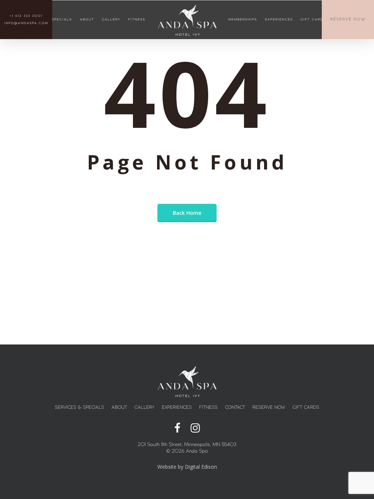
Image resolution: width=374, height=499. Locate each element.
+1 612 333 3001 (26, 16)
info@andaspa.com (26, 23)
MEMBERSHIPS (242, 19)
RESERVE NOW (348, 19)
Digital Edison (201, 466)
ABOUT (87, 19)
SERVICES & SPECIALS (79, 407)
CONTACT (235, 407)
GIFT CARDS (313, 19)
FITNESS (136, 19)
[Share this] (177, 428)
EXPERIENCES (279, 19)
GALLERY (111, 19)
